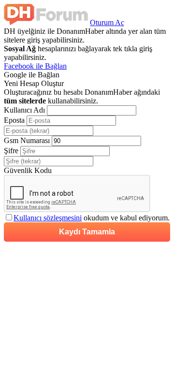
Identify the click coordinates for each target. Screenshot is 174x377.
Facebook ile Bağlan (35, 66)
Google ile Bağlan (31, 75)
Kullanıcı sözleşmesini (48, 218)
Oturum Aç (107, 22)
